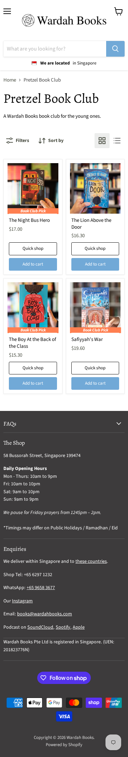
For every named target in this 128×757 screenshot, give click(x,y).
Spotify (63, 627)
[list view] (117, 140)
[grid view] (102, 140)
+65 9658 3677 (41, 587)
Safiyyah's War (87, 339)
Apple (79, 627)
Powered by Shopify (64, 745)
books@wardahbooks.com (44, 614)
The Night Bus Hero (29, 220)
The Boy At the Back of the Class (32, 343)
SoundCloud (40, 627)
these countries (91, 561)
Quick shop (33, 248)
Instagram (22, 601)
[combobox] (54, 49)
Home (9, 80)
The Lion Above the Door (91, 224)
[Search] (115, 49)
